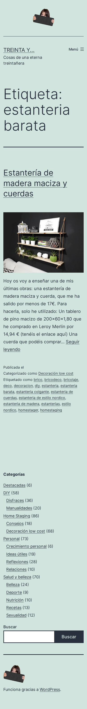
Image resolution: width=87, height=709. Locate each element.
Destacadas (14, 485)
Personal (11, 538)
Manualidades (19, 508)
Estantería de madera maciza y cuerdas (35, 183)
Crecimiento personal (26, 546)
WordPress (50, 689)
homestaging (51, 410)
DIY (6, 492)
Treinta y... (19, 50)
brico (38, 379)
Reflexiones (17, 561)
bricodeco (53, 379)
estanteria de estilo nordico (42, 397)
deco (7, 385)
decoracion (23, 385)
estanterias (50, 403)
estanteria (50, 385)
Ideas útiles (16, 554)
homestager (28, 410)
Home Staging (16, 516)
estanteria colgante (32, 391)
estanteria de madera (21, 403)
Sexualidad (16, 615)
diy (37, 385)
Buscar (10, 626)
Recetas (13, 607)
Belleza (13, 584)
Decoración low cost (55, 373)
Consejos (15, 523)
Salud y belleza (17, 577)
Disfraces (15, 500)
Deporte (14, 592)
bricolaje (71, 379)
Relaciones (16, 569)
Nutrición (15, 600)
